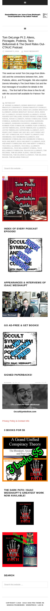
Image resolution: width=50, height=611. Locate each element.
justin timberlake (10, 128)
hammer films (37, 123)
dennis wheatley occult (23, 112)
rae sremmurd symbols (33, 139)
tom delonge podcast (19, 157)
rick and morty (9, 141)
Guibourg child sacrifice (22, 121)
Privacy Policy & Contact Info (15, 421)
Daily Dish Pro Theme (32, 603)
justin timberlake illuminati (33, 128)
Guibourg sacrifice (21, 123)
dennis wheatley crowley (34, 107)
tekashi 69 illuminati (33, 150)
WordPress (31, 605)
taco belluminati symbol (25, 148)
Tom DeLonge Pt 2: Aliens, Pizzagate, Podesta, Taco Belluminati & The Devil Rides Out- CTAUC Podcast (23, 42)
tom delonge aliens (20, 152)
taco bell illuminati (11, 146)
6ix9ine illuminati (12, 105)
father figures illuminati (27, 114)
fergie (5, 119)
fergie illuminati (16, 119)
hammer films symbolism (13, 125)
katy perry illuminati (30, 134)
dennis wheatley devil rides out (17, 110)
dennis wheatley (28, 105)
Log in (40, 605)
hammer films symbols (35, 125)
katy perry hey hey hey (19, 132)
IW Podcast (10, 103)
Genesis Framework (16, 605)
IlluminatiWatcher (25, 15)
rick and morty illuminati (28, 141)
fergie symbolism (33, 119)
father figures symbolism (34, 116)
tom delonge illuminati (23, 155)
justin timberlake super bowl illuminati (20, 130)
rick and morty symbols (34, 143)
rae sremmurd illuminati (24, 137)
